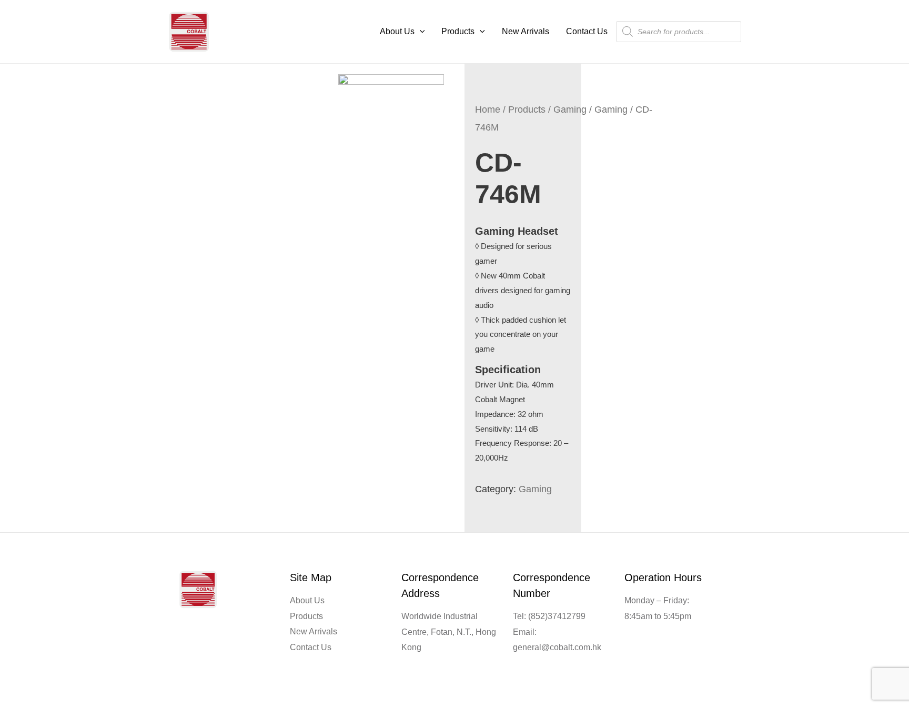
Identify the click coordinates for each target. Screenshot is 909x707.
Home (487, 109)
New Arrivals (525, 31)
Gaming (570, 109)
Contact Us (587, 31)
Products (457, 31)
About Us (397, 31)
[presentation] (420, 31)
